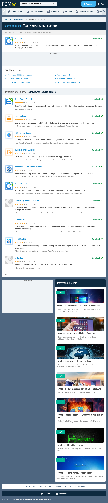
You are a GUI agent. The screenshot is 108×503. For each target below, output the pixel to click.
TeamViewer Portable (24, 99)
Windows (8, 19)
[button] (4, 11)
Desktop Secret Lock (23, 116)
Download (96, 39)
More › (7, 274)
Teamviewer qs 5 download (18, 79)
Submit (71, 486)
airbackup (19, 258)
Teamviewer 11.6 (63, 75)
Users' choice (18, 19)
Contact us (81, 486)
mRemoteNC (20, 220)
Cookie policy (60, 486)
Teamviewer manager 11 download (21, 82)
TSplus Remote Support (25, 150)
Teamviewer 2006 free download (20, 75)
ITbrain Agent (20, 239)
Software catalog (30, 486)
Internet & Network (86, 12)
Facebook (63, 494)
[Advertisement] (54, 59)
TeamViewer (20, 39)
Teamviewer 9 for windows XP (68, 82)
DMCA (41, 486)
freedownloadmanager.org (24, 499)
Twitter (47, 494)
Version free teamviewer (66, 79)
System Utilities (16, 12)
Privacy (50, 486)
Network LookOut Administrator (28, 167)
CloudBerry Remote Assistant (27, 200)
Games (69, 12)
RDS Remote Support (23, 133)
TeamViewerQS (21, 183)
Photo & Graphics (36, 12)
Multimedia (54, 12)
